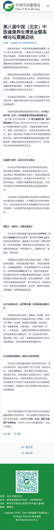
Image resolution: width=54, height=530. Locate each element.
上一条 (6, 433)
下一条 (17, 433)
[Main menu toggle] (48, 6)
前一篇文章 (27, 447)
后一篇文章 (27, 453)
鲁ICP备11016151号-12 (27, 520)
